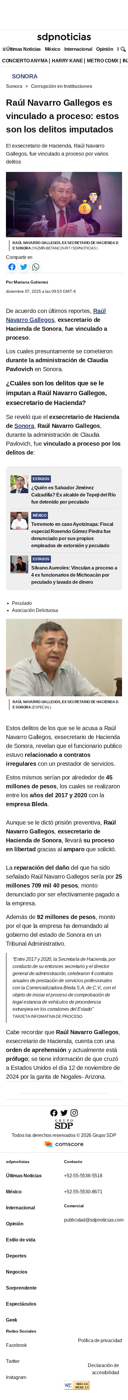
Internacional (78, 49)
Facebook (16, 1345)
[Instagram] (74, 1112)
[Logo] (64, 37)
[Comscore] (64, 1143)
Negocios (16, 1271)
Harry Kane (67, 60)
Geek (11, 1320)
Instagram (16, 1377)
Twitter (13, 1361)
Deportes (16, 1255)
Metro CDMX (102, 60)
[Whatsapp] (36, 266)
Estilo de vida (20, 1239)
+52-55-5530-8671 (83, 1191)
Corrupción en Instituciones (61, 86)
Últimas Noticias (23, 49)
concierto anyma (25, 60)
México (52, 49)
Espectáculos (21, 1303)
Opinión (104, 49)
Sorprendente (21, 1287)
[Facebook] (12, 266)
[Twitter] (24, 266)
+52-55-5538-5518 (83, 1175)
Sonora (14, 86)
